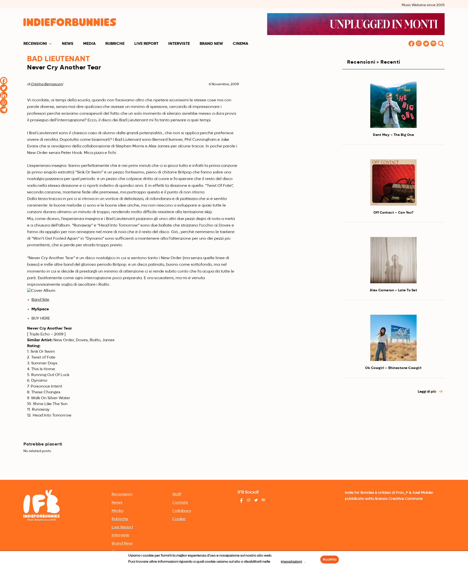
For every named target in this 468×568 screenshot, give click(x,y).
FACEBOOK (411, 44)
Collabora (181, 511)
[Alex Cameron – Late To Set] (393, 260)
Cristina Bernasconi (47, 84)
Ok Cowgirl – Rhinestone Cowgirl (393, 368)
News (67, 44)
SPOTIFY (433, 44)
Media (89, 44)
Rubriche (115, 44)
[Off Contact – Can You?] (393, 182)
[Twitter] (3, 88)
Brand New (211, 44)
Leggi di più (427, 391)
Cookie (178, 519)
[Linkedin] (3, 95)
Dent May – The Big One (393, 135)
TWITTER (426, 44)
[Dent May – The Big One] (393, 105)
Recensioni (35, 44)
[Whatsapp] (3, 102)
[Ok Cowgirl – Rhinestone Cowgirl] (393, 338)
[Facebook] (3, 80)
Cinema (240, 44)
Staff (176, 494)
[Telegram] (3, 110)
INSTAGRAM (418, 44)
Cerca (441, 44)
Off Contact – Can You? (393, 212)
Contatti (180, 503)
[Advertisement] (393, 442)
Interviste (179, 44)
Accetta (329, 559)
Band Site (40, 300)
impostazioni (291, 561)
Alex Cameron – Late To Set (393, 290)
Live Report (146, 44)
